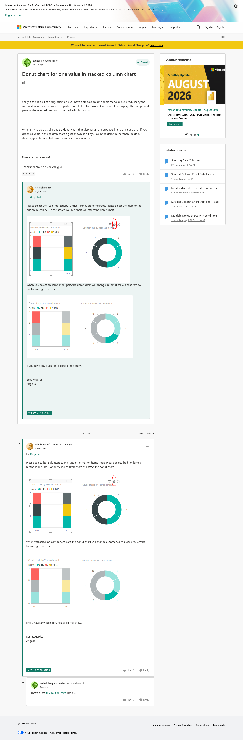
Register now (13, 15)
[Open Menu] (223, 37)
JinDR (191, 179)
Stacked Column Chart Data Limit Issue (195, 201)
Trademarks (219, 724)
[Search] (198, 27)
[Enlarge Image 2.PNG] (78, 249)
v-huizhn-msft (43, 187)
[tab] (191, 134)
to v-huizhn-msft (75, 683)
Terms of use (202, 724)
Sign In (220, 27)
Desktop (71, 37)
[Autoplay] (187, 134)
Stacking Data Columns (185, 160)
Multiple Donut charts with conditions (194, 215)
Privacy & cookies (182, 724)
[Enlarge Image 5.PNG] (80, 326)
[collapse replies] (19, 444)
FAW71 (191, 165)
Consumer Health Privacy (63, 732)
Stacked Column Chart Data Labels (192, 174)
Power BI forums (55, 37)
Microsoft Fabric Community (30, 37)
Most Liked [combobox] (146, 433)
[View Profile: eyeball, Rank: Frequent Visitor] (26, 62)
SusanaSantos (196, 192)
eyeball (36, 60)
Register (208, 27)
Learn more (156, 45)
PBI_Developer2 (196, 220)
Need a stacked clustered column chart (195, 188)
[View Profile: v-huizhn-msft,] (30, 189)
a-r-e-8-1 (191, 206)
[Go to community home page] (39, 27)
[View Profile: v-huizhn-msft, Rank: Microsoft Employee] (29, 446)
